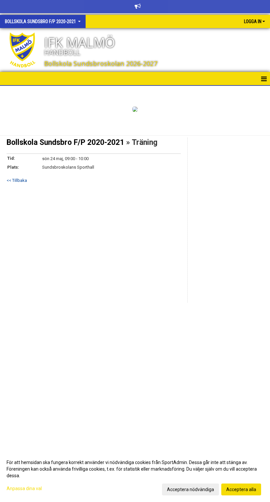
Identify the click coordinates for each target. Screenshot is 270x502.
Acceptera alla (241, 489)
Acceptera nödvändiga (190, 489)
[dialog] (135, 475)
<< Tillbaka (17, 180)
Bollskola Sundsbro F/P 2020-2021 (65, 142)
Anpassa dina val (24, 488)
